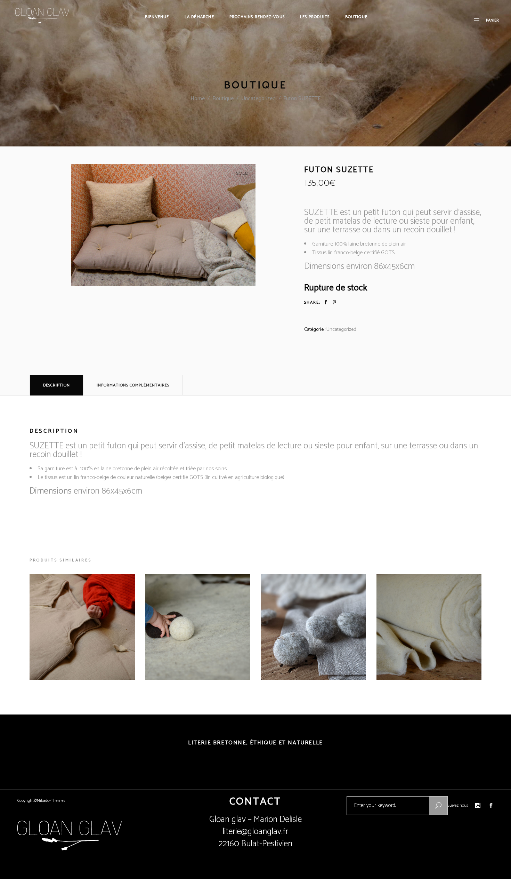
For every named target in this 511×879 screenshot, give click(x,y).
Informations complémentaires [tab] (133, 385)
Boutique (223, 98)
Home (197, 98)
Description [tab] (56, 385)
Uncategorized (258, 98)
